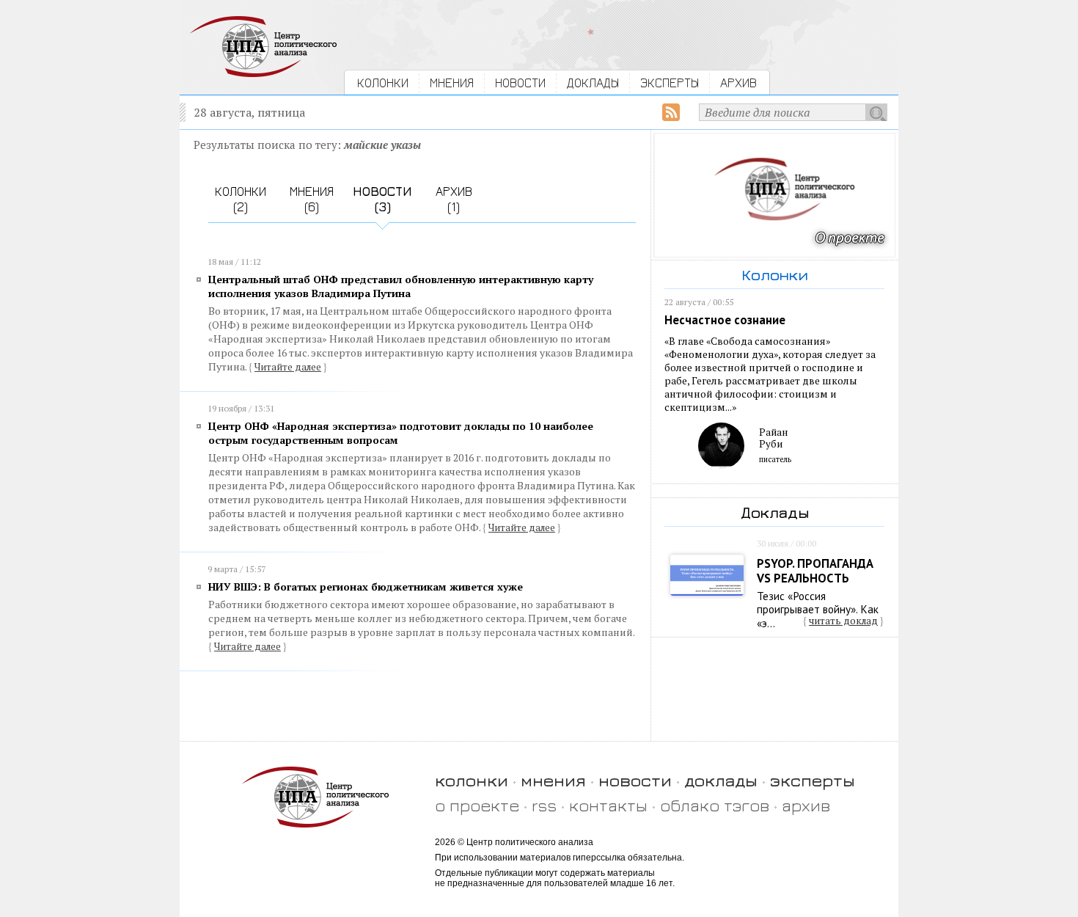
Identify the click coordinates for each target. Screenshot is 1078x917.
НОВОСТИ (520, 82)
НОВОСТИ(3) (382, 198)
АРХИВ (738, 82)
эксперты (812, 780)
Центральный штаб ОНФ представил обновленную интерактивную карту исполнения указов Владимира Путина (400, 286)
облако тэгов (714, 805)
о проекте (477, 805)
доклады (721, 780)
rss (544, 805)
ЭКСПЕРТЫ (669, 82)
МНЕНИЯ (452, 82)
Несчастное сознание (724, 320)
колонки (471, 780)
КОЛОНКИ (382, 82)
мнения (553, 780)
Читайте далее (287, 366)
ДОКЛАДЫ (593, 82)
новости (635, 780)
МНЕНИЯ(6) (312, 198)
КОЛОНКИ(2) (240, 198)
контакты (608, 805)
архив (806, 805)
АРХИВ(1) (454, 198)
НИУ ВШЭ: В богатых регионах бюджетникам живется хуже (365, 586)
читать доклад (843, 620)
